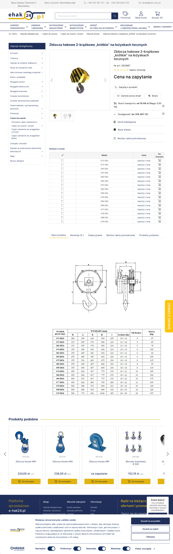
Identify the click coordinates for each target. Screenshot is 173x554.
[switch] (77, 548)
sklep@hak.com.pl (151, 2)
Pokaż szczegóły (143, 549)
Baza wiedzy (17, 2)
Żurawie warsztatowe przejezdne (24, 101)
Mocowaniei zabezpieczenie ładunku (133, 26)
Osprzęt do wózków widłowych (23, 63)
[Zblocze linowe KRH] (26, 442)
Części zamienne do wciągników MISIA (25, 137)
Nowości (30, 2)
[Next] (167, 453)
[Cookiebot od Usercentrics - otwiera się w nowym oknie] (17, 549)
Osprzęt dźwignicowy (21, 46)
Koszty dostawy (73, 507)
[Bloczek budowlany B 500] (136, 442)
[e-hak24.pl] (27, 19)
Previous (6, 453)
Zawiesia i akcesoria (52, 510)
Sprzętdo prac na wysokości (102, 26)
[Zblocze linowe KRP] (99, 442)
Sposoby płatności (75, 510)
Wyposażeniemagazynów (56, 26)
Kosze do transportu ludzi (21, 68)
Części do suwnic (18, 118)
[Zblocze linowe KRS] (62, 442)
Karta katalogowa (127, 122)
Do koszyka (28, 481)
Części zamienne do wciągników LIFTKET (25, 130)
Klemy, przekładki (17, 77)
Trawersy (14, 58)
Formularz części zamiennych (24, 122)
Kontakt (94, 507)
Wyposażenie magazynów (54, 514)
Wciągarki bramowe (18, 91)
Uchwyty (14, 53)
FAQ (92, 514)
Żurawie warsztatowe (19, 96)
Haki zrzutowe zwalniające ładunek (25, 72)
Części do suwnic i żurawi (22, 126)
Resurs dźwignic (17, 161)
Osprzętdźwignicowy (17, 26)
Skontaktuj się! (67, 2)
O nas (93, 510)
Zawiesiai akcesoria (37, 26)
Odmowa (150, 537)
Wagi (12, 156)
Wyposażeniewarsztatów (77, 26)
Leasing (70, 514)
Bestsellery (23, 6)
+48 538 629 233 (120, 2)
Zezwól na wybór (150, 529)
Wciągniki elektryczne (19, 87)
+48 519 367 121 (95, 2)
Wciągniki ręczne (17, 82)
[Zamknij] (168, 496)
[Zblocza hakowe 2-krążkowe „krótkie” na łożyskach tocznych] (80, 80)
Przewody (14, 113)
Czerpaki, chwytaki (18, 143)
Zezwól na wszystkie (150, 521)
